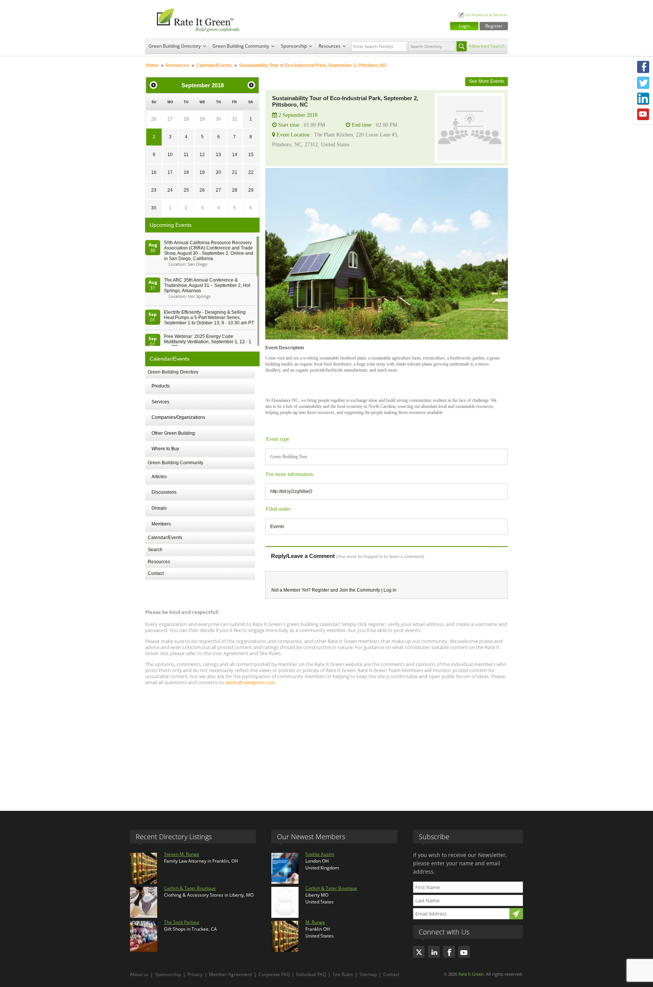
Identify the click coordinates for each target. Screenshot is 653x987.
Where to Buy (165, 448)
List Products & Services (486, 14)
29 (202, 119)
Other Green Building (173, 433)
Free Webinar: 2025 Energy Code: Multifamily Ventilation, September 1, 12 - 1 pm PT (207, 342)
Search (155, 549)
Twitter (643, 83)
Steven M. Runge (181, 854)
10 (170, 154)
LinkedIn (643, 99)
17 (170, 172)
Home (152, 65)
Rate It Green (471, 974)
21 (234, 172)
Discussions (164, 492)
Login (464, 26)
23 (153, 190)
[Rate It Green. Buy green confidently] (194, 19)
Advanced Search (487, 46)
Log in (390, 590)
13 (218, 154)
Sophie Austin (319, 854)
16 (153, 172)
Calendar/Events (214, 65)
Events (277, 526)
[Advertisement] (326, 745)
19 (202, 172)
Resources (329, 46)
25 (186, 190)
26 (153, 119)
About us (139, 974)
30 (218, 119)
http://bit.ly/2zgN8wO (291, 491)
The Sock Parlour (182, 922)
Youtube (643, 114)
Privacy (195, 974)
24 (170, 190)
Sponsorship (294, 46)
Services (160, 401)
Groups (159, 508)
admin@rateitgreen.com (250, 682)
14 (234, 154)
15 (251, 154)
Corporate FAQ (274, 974)
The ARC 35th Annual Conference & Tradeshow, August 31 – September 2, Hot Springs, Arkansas (207, 285)
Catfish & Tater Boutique (190, 888)
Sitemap (368, 974)
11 (186, 154)
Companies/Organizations (178, 417)
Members (161, 524)
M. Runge (315, 922)
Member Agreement (230, 974)
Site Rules (343, 974)
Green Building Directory (175, 46)
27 (170, 119)
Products (161, 386)
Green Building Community (240, 46)
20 (218, 172)
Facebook (643, 67)
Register (494, 26)
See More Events (486, 81)
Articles (159, 476)
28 (186, 119)
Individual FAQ (311, 974)
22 (251, 172)
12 (202, 154)
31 (234, 119)
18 (186, 172)
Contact (156, 573)
